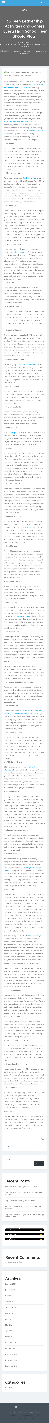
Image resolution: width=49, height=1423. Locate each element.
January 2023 (10, 1348)
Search (7, 1159)
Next (40, 1147)
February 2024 (10, 1284)
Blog (32, 1418)
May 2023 (9, 1325)
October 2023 (10, 1301)
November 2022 (11, 1360)
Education (27, 42)
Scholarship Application (29, 1416)
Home (19, 42)
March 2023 (9, 1337)
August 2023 (9, 1313)
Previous (10, 1147)
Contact (13, 1416)
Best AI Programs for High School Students (21, 1186)
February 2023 (10, 1342)
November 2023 (11, 1296)
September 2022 (11, 1366)
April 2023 (9, 1331)
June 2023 (9, 1319)
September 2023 (11, 1307)
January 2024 (10, 1290)
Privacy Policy (21, 1418)
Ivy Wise (11, 1239)
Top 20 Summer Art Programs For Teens (20, 1200)
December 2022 (11, 1354)
